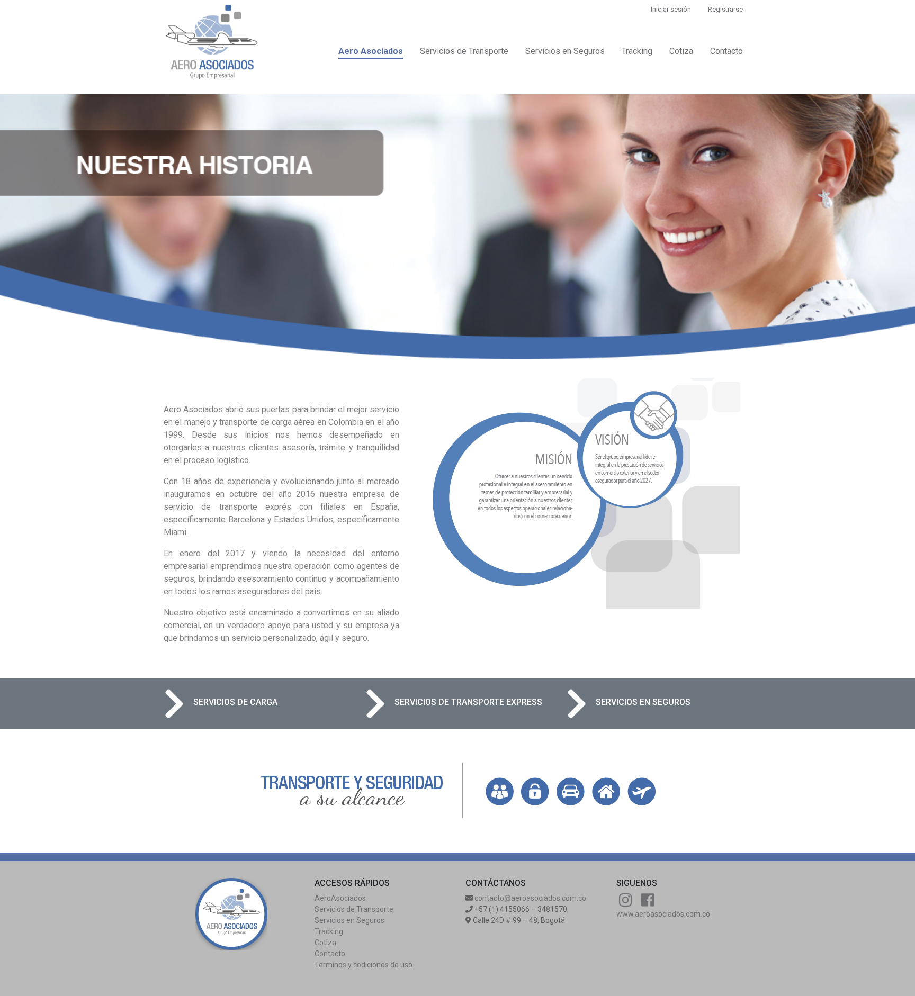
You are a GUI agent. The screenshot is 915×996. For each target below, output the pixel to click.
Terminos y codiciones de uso (363, 965)
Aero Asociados (370, 51)
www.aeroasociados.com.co (663, 914)
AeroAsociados (340, 898)
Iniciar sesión (671, 9)
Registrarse (725, 9)
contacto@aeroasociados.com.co (530, 898)
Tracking (637, 51)
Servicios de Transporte (464, 51)
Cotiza (681, 51)
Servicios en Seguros (565, 51)
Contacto (726, 51)
